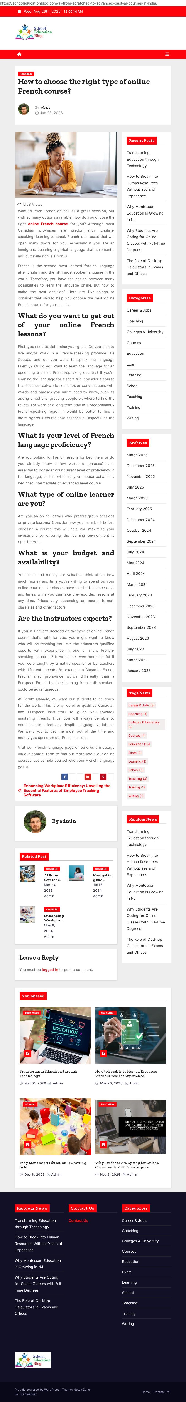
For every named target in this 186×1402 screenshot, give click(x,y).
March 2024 (137, 584)
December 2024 (141, 519)
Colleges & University (145, 331)
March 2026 (137, 455)
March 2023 (137, 660)
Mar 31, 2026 (35, 1083)
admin (45, 108)
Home (146, 1392)
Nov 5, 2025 (110, 1174)
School (133, 386)
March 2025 (137, 498)
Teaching (134, 396)
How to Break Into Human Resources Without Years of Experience (126, 1073)
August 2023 (138, 638)
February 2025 (139, 508)
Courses (26, 73)
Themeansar (27, 1394)
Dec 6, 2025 (35, 1174)
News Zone (82, 1389)
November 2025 (141, 476)
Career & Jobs (139, 310)
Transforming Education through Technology (143, 159)
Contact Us (161, 1392)
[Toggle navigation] (167, 54)
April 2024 (136, 573)
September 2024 (141, 541)
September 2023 (141, 627)
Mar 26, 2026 (112, 1083)
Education (135, 353)
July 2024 (135, 552)
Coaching (135, 321)
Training (133, 407)
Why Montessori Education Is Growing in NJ (145, 213)
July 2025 (135, 487)
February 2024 (139, 595)
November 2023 (141, 616)
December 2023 (141, 606)
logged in (50, 969)
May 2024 (135, 563)
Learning (134, 375)
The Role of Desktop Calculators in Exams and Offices (145, 267)
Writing (133, 418)
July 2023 (135, 649)
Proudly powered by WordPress (37, 1389)
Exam (131, 364)
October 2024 (139, 530)
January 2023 (139, 670)
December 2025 (141, 465)
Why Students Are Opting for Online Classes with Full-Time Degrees (127, 1164)
